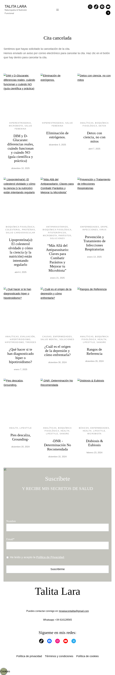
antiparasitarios (57, 227)
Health (102, 339)
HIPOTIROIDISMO (14, 342)
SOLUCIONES (57, 238)
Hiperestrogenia (20, 123)
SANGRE (101, 342)
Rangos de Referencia (94, 351)
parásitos (65, 236)
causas (47, 337)
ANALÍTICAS (87, 123)
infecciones (90, 230)
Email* (10, 539)
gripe (104, 227)
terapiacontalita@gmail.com (74, 611)
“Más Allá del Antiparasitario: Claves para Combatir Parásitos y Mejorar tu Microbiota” (57, 258)
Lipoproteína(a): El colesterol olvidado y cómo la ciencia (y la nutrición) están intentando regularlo (20, 252)
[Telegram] (108, 13)
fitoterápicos (57, 233)
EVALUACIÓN (27, 337)
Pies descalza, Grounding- (20, 437)
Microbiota (16, 126)
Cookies (3, 671)
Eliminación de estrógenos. (57, 135)
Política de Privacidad (50, 557)
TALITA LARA (16, 6)
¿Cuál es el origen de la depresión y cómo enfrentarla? (57, 351)
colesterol (13, 230)
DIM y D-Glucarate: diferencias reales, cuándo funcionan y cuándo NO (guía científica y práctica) (20, 148)
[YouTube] (108, 7)
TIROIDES (30, 342)
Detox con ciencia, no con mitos (94, 137)
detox (102, 126)
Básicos (84, 428)
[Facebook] (102, 7)
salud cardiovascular (20, 233)
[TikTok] (96, 7)
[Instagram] (90, 7)
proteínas (28, 230)
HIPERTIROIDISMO (20, 339)
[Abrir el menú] (57, 10)
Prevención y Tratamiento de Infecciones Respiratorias (94, 243)
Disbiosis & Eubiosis (94, 443)
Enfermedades (89, 227)
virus (102, 230)
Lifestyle (89, 342)
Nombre (11, 521)
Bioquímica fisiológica (20, 227)
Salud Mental (49, 339)
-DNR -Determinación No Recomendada (57, 445)
